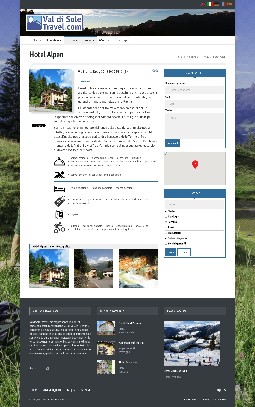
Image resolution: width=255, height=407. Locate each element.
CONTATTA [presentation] (195, 73)
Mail (167, 97)
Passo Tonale (127, 332)
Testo (168, 110)
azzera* (184, 252)
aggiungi (85, 81)
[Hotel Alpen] (50, 90)
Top (218, 390)
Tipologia (173, 216)
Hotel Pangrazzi (128, 362)
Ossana (123, 371)
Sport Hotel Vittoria (130, 323)
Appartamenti (127, 348)
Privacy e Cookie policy (214, 399)
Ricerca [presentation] (194, 193)
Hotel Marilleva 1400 (175, 371)
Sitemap (121, 40)
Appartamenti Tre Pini (131, 342)
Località (53, 40)
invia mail (173, 143)
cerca (171, 252)
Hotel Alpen (219, 57)
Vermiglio (124, 352)
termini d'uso (190, 399)
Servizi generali (177, 243)
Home (36, 40)
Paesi (171, 227)
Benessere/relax (177, 238)
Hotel (206, 57)
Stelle (171, 211)
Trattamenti (174, 232)
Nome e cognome (175, 83)
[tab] (195, 74)
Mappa (104, 40)
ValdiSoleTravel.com (58, 399)
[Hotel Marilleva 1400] (192, 343)
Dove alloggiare (79, 40)
